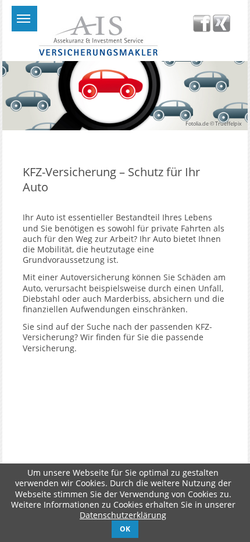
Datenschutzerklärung (123, 514)
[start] (97, 56)
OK (125, 528)
